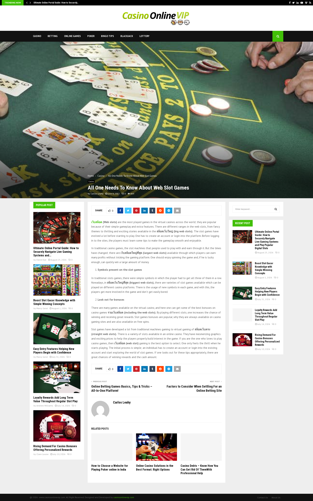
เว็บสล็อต (96, 222)
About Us (276, 497)
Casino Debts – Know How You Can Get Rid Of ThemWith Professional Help (199, 469)
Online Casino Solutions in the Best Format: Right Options (154, 467)
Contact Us (262, 497)
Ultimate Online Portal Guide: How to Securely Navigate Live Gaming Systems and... (56, 251)
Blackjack (126, 36)
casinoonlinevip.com (123, 497)
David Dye (41, 259)
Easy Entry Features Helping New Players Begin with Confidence (53, 350)
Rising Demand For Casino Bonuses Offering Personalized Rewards (55, 448)
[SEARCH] (276, 209)
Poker (91, 36)
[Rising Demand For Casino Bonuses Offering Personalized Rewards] (56, 426)
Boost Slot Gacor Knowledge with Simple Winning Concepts (54, 302)
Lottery (144, 36)
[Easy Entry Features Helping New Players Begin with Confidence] (56, 328)
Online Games (72, 36)
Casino (37, 36)
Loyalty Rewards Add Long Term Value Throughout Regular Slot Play (55, 399)
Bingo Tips (107, 36)
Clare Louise (42, 454)
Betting (53, 36)
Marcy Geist (42, 308)
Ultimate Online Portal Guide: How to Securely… (56, 2)
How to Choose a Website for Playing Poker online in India (109, 467)
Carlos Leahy (97, 193)
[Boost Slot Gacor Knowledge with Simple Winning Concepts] (56, 280)
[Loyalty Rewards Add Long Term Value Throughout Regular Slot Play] (56, 377)
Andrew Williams (44, 405)
